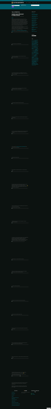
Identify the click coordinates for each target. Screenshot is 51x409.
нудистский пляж (20, 386)
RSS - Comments (33, 394)
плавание (22, 386)
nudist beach (36, 57)
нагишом (12, 386)
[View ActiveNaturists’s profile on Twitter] (21, 5)
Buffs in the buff (13, 393)
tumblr (26, 390)
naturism (36, 50)
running (33, 60)
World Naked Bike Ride (35, 64)
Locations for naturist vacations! (15, 402)
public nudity (34, 59)
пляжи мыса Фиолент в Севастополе (18, 14)
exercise (37, 45)
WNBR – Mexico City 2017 (34, 31)
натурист (16, 386)
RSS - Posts (33, 393)
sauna (37, 60)
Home (26, 2)
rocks (32, 60)
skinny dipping (34, 61)
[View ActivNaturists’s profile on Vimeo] (24, 5)
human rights (35, 48)
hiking (32, 48)
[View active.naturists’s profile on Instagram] (23, 5)
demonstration (33, 44)
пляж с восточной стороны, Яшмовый (21, 146)
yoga (37, 64)
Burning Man (36, 42)
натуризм (14, 386)
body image (33, 42)
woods (32, 64)
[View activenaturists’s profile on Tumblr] (25, 5)
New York (37, 53)
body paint (34, 42)
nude (36, 54)
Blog (38, 2)
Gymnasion (29, 2)
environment (35, 45)
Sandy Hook (36, 60)
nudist (33, 57)
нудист (17, 386)
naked (36, 49)
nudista (34, 57)
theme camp (33, 2)
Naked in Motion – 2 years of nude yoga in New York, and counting (35, 25)
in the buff (37, 48)
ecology (37, 44)
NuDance (36, 2)
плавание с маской (25, 386)
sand (34, 60)
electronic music (33, 45)
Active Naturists (18, 2)
